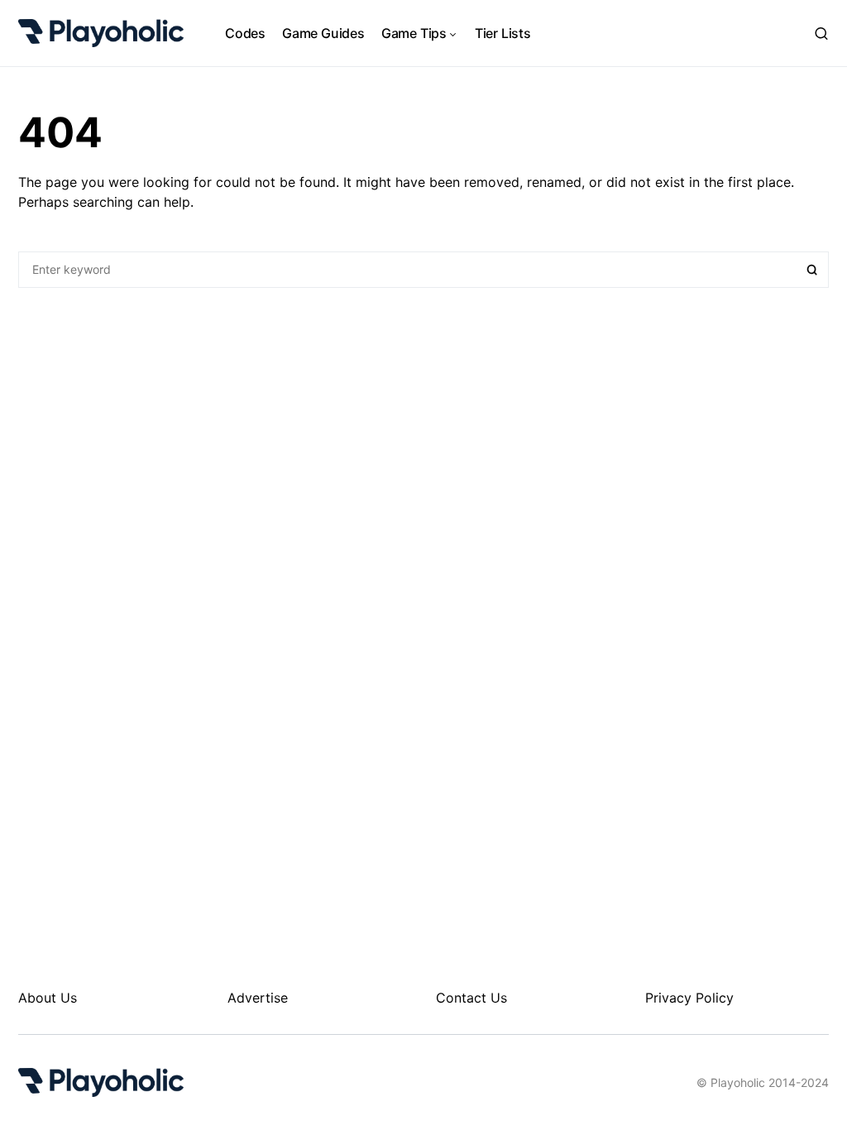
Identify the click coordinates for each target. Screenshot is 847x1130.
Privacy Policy (689, 997)
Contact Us (471, 997)
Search (812, 269)
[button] (821, 33)
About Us (47, 997)
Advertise (257, 997)
